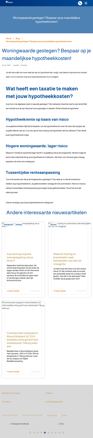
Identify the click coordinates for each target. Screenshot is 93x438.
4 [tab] (41, 432)
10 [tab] (63, 432)
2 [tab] (34, 432)
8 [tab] (55, 432)
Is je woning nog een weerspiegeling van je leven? (20, 257)
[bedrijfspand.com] (69, 425)
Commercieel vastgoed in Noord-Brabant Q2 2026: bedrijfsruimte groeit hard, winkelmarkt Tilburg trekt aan (23, 340)
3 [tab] (37, 432)
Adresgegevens (54, 401)
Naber (49, 393)
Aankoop (19, 224)
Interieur (53, 224)
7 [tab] (52, 432)
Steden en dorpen (11, 393)
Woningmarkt (8, 224)
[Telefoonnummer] (80, 3)
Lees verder (13, 291)
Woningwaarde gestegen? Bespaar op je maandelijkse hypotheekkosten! (39, 41)
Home (8, 39)
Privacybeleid (52, 415)
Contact (6, 401)
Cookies (64, 415)
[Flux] (24, 425)
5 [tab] (44, 432)
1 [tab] (30, 432)
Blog (18, 39)
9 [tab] (59, 432)
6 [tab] (48, 432)
